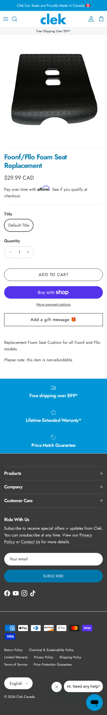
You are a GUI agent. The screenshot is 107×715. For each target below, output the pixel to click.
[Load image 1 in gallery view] (53, 88)
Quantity (12, 241)
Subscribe (53, 576)
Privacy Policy (43, 657)
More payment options (53, 304)
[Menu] (5, 19)
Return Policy (13, 649)
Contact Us (30, 542)
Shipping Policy (70, 657)
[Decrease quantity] (9, 252)
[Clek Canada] (53, 19)
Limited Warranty (16, 657)
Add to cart (53, 275)
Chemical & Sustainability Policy (51, 649)
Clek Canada (25, 696)
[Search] (17, 19)
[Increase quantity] (29, 252)
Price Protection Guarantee (53, 664)
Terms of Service (16, 664)
